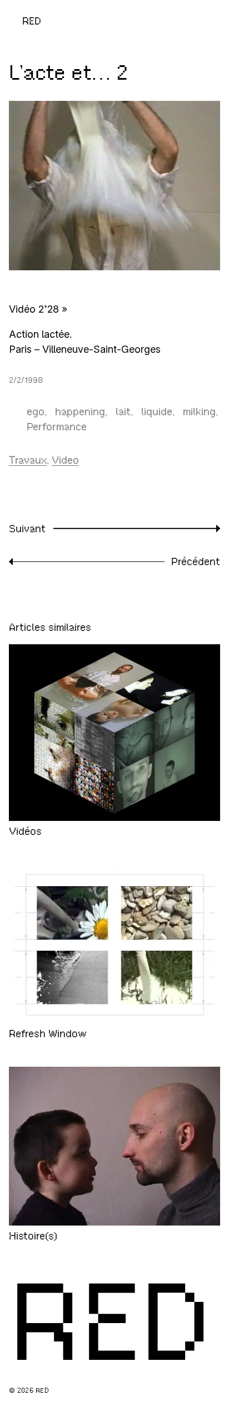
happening (80, 411)
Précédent (195, 561)
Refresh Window (48, 1033)
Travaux (28, 460)
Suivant (27, 528)
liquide (156, 411)
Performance (57, 426)
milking (199, 411)
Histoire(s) (33, 1235)
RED (31, 20)
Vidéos (25, 831)
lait (123, 411)
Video (65, 460)
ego (35, 411)
